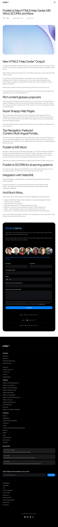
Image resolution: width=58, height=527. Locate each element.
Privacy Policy (42, 304)
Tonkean (5, 442)
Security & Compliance (7, 490)
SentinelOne (6, 440)
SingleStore (6, 418)
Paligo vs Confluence (9, 385)
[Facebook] (27, 517)
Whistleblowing (6, 483)
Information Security (7, 497)
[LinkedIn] (25, 517)
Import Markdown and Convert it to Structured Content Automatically (19, 458)
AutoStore (6, 423)
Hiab (4, 435)
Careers (5, 358)
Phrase (5, 433)
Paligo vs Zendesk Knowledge (11, 409)
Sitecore (5, 430)
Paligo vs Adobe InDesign (10, 388)
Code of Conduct (6, 492)
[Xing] (33, 517)
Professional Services (9, 361)
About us (5, 356)
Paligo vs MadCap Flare (9, 390)
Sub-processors (6, 502)
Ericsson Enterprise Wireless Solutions (14, 428)
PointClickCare (7, 437)
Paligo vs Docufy (7, 400)
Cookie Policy (6, 504)
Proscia (5, 416)
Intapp (4, 425)
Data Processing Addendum (8, 500)
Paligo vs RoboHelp (8, 392)
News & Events (7, 363)
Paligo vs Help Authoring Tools (11, 397)
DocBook (5, 407)
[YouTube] (30, 517)
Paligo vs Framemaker (9, 395)
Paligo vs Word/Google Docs (11, 383)
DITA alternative (7, 405)
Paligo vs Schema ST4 (9, 402)
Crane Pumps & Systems (10, 421)
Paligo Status (6, 485)
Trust (4, 488)
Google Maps (6, 377)
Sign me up (51, 475)
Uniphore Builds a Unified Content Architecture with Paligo (17, 452)
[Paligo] (6, 2)
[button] (54, 2)
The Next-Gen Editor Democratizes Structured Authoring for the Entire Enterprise (22, 463)
